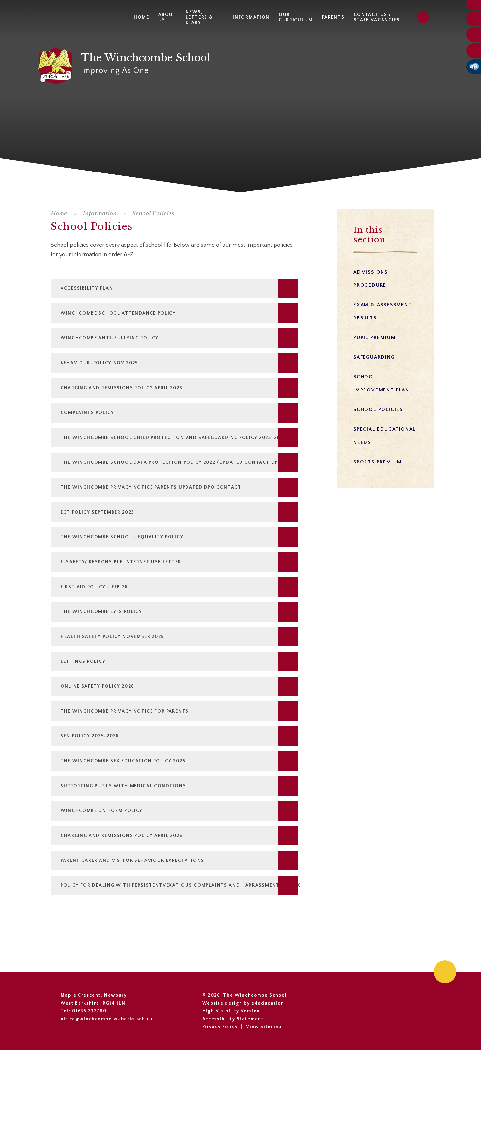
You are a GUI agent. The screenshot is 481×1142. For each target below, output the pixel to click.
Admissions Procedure (370, 278)
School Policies (153, 213)
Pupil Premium (374, 337)
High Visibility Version (231, 1011)
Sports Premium (377, 462)
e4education (267, 1003)
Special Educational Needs (384, 435)
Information (99, 213)
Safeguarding (374, 357)
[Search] (423, 17)
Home (59, 213)
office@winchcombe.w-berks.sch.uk (107, 1019)
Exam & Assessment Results (382, 311)
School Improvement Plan (381, 383)
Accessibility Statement (233, 1019)
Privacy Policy (220, 1026)
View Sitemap (264, 1026)
